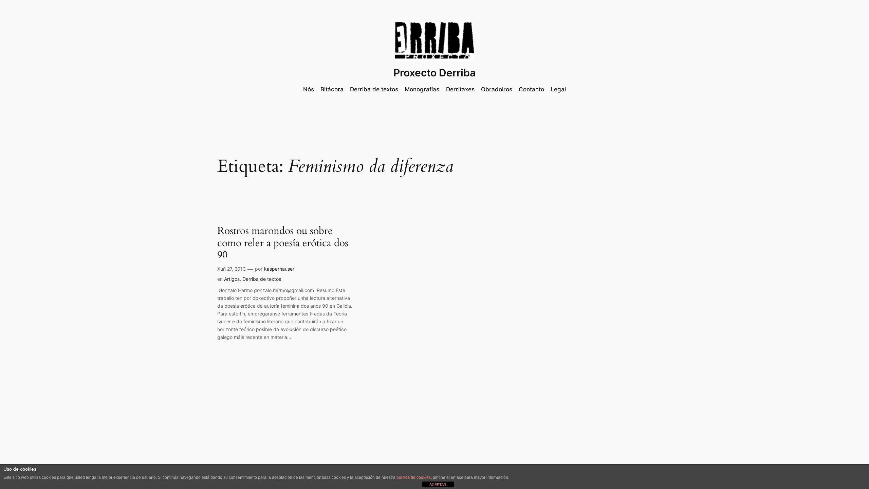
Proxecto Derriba (434, 73)
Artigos (232, 279)
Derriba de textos (261, 279)
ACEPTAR (437, 485)
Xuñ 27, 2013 (231, 269)
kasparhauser (279, 269)
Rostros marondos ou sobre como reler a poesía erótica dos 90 (282, 243)
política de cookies (413, 477)
